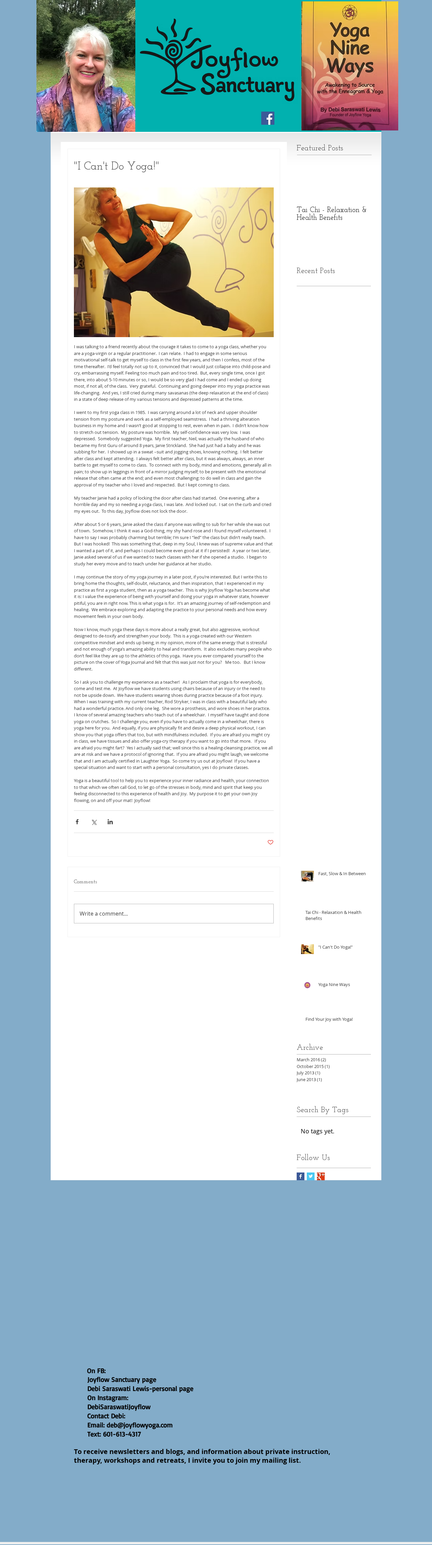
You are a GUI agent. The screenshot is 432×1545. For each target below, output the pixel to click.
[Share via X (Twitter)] (93, 822)
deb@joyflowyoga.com (140, 1425)
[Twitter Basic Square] (311, 1176)
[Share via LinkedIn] (110, 822)
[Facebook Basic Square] (300, 1176)
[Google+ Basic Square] (321, 1176)
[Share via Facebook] (77, 822)
